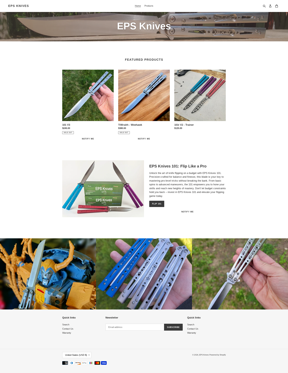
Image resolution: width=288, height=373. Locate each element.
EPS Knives (18, 5)
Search (65, 324)
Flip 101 (156, 204)
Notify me (187, 212)
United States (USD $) (76, 355)
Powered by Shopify (217, 355)
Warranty (66, 333)
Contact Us (67, 328)
